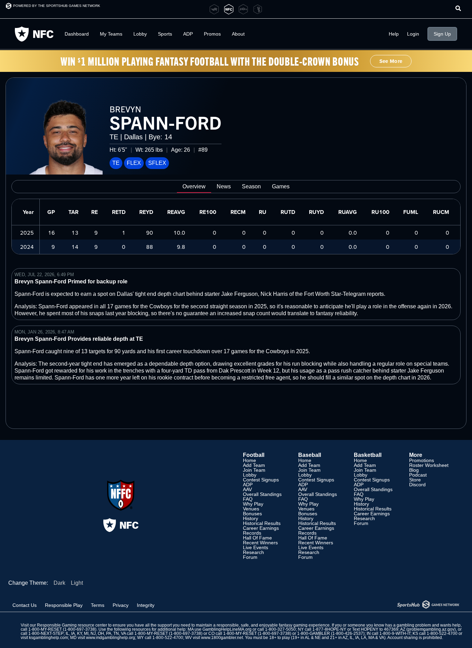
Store (415, 479)
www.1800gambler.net (222, 637)
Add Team (254, 465)
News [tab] (224, 186)
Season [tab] (251, 186)
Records (252, 533)
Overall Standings (262, 494)
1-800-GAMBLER (313, 633)
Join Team (254, 470)
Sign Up (442, 34)
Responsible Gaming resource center (72, 625)
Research (253, 552)
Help (394, 33)
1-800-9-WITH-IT (394, 633)
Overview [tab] (194, 186)
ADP (248, 484)
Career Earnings (261, 528)
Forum (250, 557)
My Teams (111, 34)
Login (413, 33)
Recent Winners (260, 542)
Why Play (253, 504)
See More (390, 61)
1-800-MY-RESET (45, 629)
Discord (417, 484)
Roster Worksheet (429, 465)
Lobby (140, 34)
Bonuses (252, 513)
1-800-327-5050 (280, 629)
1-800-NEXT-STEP (46, 633)
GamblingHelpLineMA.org (227, 629)
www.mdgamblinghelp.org (110, 637)
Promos (212, 34)
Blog (414, 470)
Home (249, 460)
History (250, 518)
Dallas (133, 137)
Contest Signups (261, 479)
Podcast (418, 475)
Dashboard (77, 34)
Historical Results (262, 523)
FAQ (248, 499)
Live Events (255, 547)
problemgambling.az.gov (431, 629)
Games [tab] (281, 186)
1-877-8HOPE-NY (329, 629)
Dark (59, 583)
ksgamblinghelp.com (48, 637)
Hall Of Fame (257, 538)
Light (77, 583)
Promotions (421, 460)
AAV (247, 489)
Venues (251, 508)
